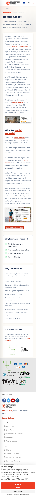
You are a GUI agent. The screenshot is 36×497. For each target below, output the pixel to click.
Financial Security (13, 461)
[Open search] (29, 3)
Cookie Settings (8, 418)
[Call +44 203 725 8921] (33, 3)
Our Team (10, 430)
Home (7, 8)
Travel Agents (11, 441)
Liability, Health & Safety (16, 457)
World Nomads (17, 102)
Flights (8, 450)
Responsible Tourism (14, 434)
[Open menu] (3, 2)
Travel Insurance (12, 453)
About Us (10, 426)
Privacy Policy (7, 411)
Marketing (10, 437)
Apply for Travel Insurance (14, 227)
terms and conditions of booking (16, 46)
